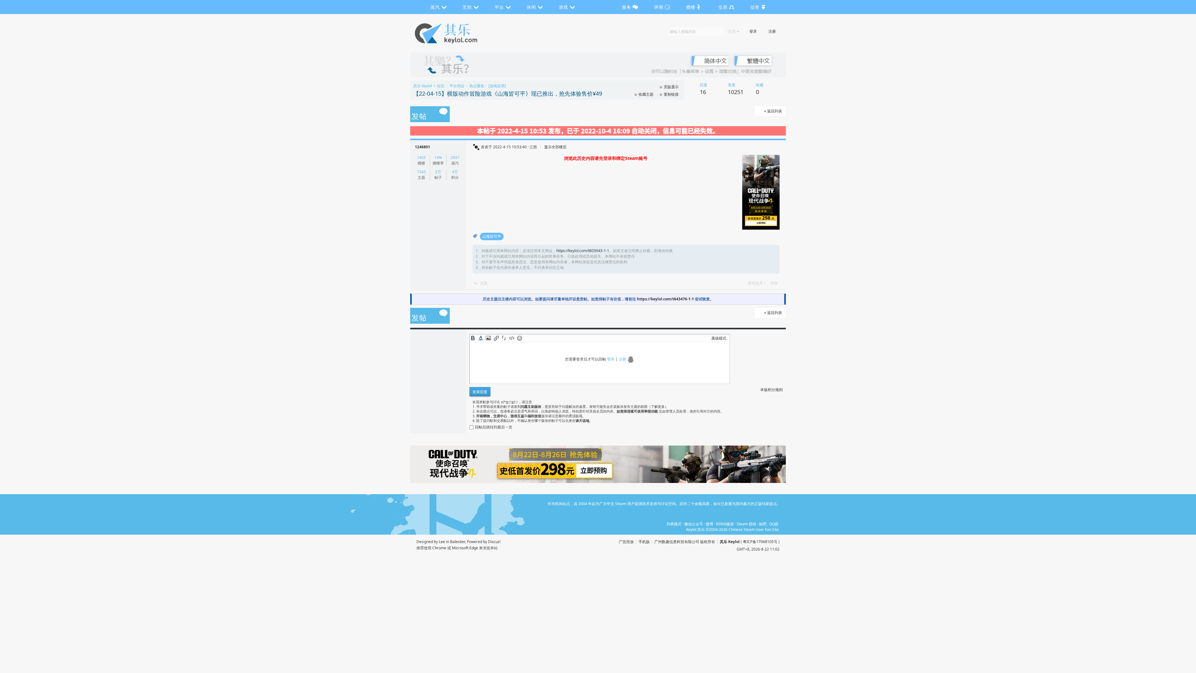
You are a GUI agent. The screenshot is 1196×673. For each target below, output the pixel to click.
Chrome (439, 548)
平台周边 (456, 85)
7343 (421, 171)
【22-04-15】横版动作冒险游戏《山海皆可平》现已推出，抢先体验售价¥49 (507, 93)
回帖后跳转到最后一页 (493, 427)
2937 (455, 157)
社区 (440, 85)
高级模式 (718, 338)
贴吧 (762, 524)
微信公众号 (693, 524)
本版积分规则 (771, 389)
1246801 (422, 147)
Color (480, 338)
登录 (753, 31)
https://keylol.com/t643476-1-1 (665, 299)
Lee (442, 541)
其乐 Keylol (422, 85)
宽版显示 (671, 86)
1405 (421, 157)
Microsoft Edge (465, 548)
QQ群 (774, 524)
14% (438, 157)
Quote (504, 338)
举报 (774, 283)
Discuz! (494, 541)
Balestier (457, 541)
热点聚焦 (476, 85)
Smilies (519, 338)
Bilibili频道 (725, 524)
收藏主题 (645, 94)
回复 (484, 283)
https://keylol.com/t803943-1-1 (582, 250)
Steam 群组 (746, 524)
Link (496, 338)
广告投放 (626, 541)
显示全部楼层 (555, 147)
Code (512, 338)
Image (488, 338)
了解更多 (658, 406)
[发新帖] (430, 114)
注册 (772, 31)
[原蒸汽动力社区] (459, 33)
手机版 (644, 541)
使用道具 (755, 283)
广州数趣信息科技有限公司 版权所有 (684, 541)
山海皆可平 (491, 236)
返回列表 (774, 111)
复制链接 (671, 94)
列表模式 (674, 524)
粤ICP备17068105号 (760, 541)
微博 (709, 524)
